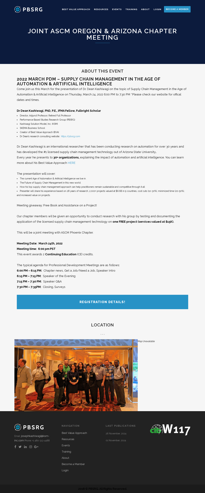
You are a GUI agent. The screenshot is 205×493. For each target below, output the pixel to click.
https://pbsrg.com (70, 136)
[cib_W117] (170, 434)
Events (66, 445)
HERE (71, 162)
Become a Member (73, 464)
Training (66, 451)
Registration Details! (102, 302)
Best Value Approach (74, 432)
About (65, 457)
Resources (68, 439)
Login (65, 470)
